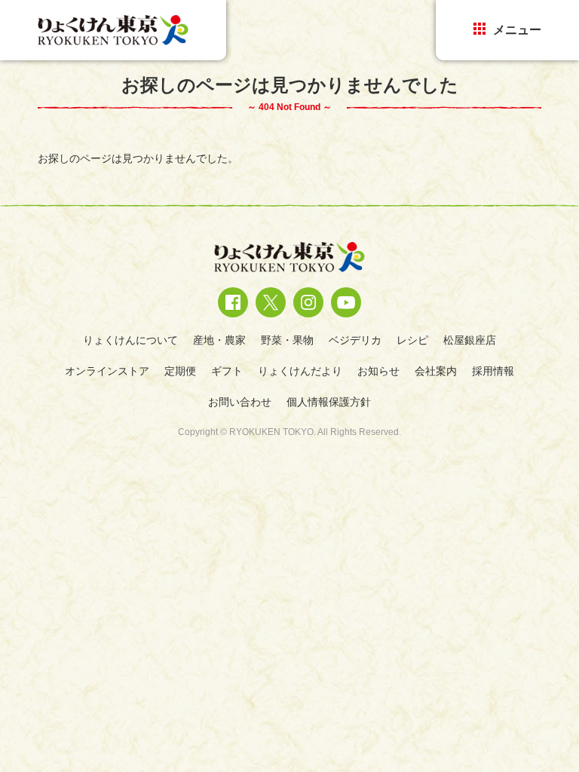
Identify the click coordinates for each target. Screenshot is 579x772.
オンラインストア (107, 371)
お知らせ (378, 371)
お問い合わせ (239, 402)
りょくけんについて (130, 340)
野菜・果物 (287, 340)
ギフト (227, 371)
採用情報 (493, 371)
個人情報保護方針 (328, 402)
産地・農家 (219, 340)
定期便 (180, 371)
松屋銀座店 (469, 340)
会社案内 (436, 371)
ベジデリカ (355, 340)
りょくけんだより (300, 371)
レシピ (412, 340)
